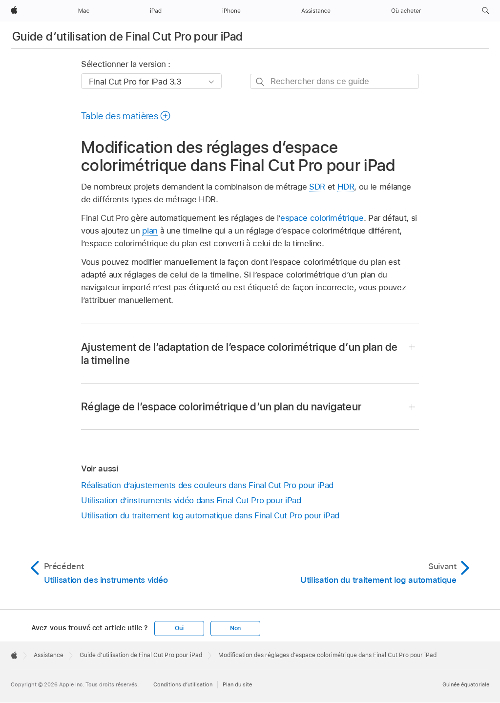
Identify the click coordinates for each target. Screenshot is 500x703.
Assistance (48, 655)
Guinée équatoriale (465, 684)
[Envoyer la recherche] (260, 82)
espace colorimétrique (322, 218)
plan (150, 230)
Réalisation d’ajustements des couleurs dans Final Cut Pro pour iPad (207, 485)
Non (235, 628)
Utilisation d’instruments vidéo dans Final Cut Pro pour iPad (191, 500)
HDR (345, 187)
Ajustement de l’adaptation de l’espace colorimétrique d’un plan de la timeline (239, 353)
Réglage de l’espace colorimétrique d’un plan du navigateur (221, 406)
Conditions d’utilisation (182, 684)
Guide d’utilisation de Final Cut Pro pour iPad (127, 36)
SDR (317, 187)
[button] (485, 10)
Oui (179, 628)
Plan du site (237, 684)
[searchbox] (334, 81)
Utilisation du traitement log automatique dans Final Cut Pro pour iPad (210, 515)
